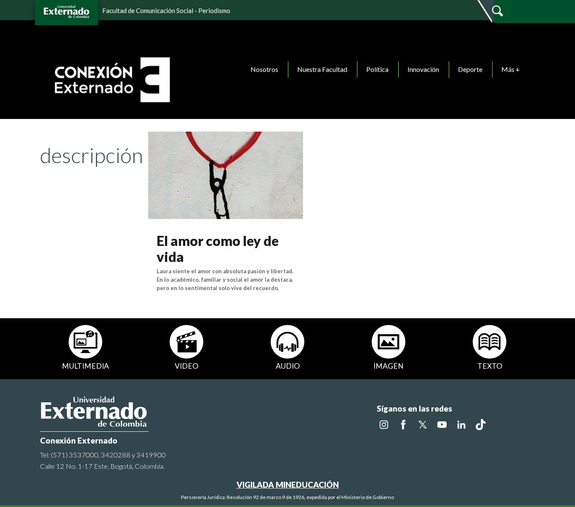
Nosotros (264, 69)
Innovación (423, 69)
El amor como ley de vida (218, 248)
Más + (510, 69)
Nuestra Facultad (322, 69)
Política (377, 69)
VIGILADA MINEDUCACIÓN (288, 484)
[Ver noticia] (225, 174)
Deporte (470, 69)
